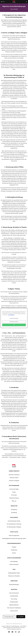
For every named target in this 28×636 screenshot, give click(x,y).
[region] (14, 318)
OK (14, 324)
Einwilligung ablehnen (14, 321)
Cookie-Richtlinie (11, 314)
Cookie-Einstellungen (14, 318)
